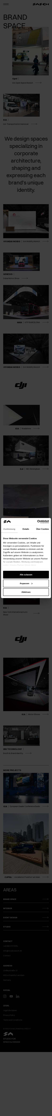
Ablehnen (26, 592)
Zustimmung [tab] (9, 529)
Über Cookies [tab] (42, 529)
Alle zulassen (26, 574)
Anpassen (24, 583)
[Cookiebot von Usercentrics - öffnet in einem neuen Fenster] (37, 521)
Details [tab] (26, 529)
